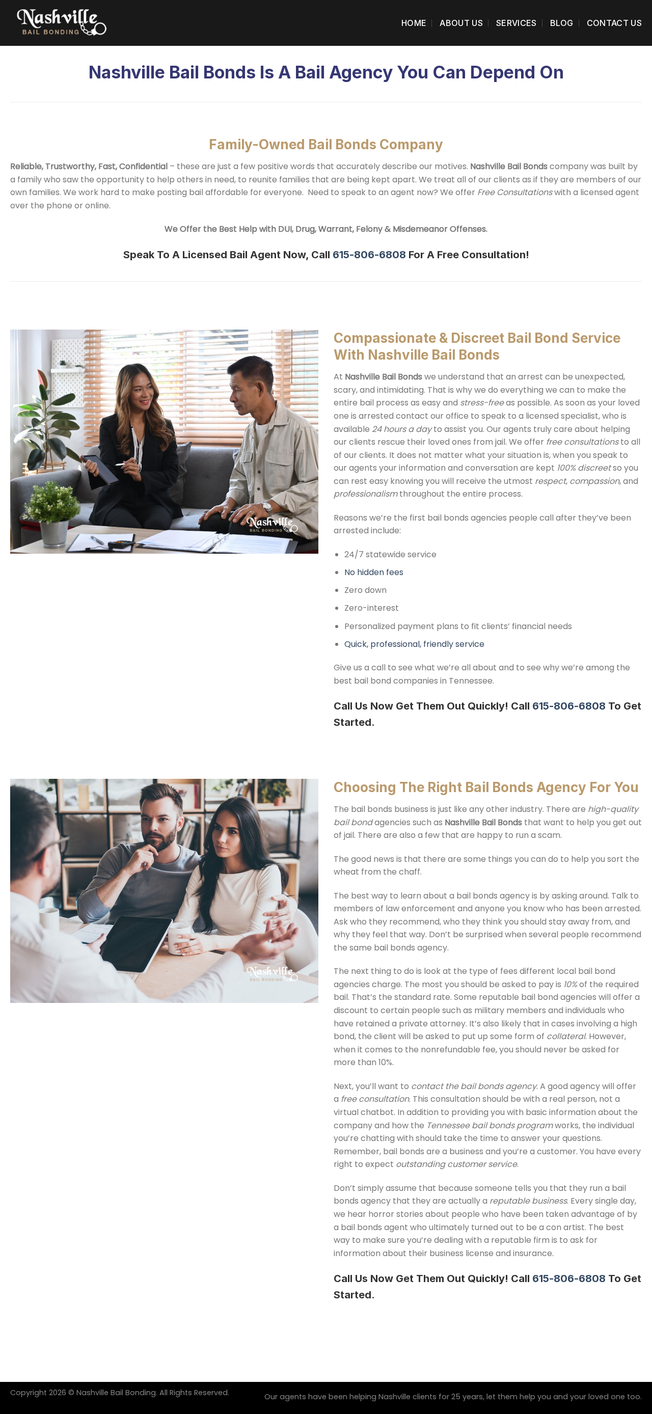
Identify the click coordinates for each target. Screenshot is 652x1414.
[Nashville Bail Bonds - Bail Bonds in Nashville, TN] (61, 23)
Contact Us (614, 23)
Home (413, 23)
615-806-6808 (369, 255)
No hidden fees (373, 572)
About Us (461, 23)
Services (516, 23)
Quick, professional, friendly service (414, 644)
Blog (562, 23)
